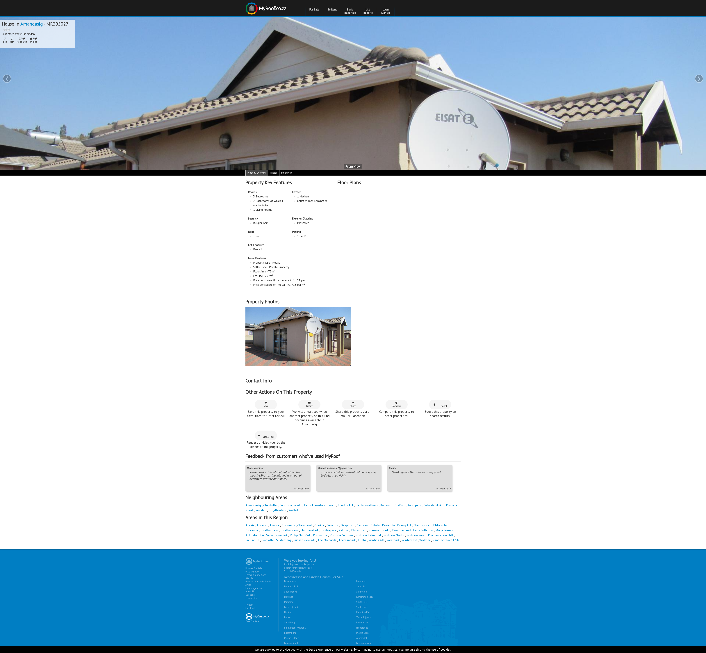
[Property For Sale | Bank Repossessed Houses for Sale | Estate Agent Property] (266, 7)
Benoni (288, 617)
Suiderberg (283, 540)
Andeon (262, 525)
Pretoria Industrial (368, 535)
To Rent (332, 9)
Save (265, 406)
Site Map (249, 578)
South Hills (362, 602)
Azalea (274, 525)
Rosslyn (260, 510)
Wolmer (424, 540)
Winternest (409, 540)
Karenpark (414, 505)
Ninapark (281, 535)
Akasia (249, 525)
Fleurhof (288, 596)
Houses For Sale (253, 568)
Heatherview (289, 530)
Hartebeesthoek (366, 505)
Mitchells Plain (291, 638)
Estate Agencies (253, 588)
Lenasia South (291, 643)
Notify (309, 406)
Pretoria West (416, 535)
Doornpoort (290, 581)
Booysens (288, 525)
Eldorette (440, 525)
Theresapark (346, 540)
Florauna (251, 530)
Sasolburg (289, 622)
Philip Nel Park (300, 535)
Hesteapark (328, 530)
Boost (444, 406)
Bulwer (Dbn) (291, 607)
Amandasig (31, 24)
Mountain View (262, 535)
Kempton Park (363, 612)
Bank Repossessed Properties (299, 564)
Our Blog (250, 594)
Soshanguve (290, 591)
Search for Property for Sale (298, 567)
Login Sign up (385, 11)
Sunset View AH (304, 540)
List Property (368, 11)
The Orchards (327, 540)
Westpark (393, 540)
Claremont (304, 525)
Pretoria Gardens (341, 535)
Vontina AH (376, 540)
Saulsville (252, 540)
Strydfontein (277, 510)
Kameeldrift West (392, 505)
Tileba (362, 540)
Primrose (288, 602)
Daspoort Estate (368, 525)
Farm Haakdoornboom (319, 505)
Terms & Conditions (255, 575)
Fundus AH (345, 505)
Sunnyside (361, 591)
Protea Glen (362, 632)
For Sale (314, 9)
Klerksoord (358, 530)
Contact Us (251, 598)
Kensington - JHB (364, 596)
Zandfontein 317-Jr (446, 540)
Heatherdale (269, 530)
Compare (396, 406)
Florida (287, 612)
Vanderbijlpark (363, 617)
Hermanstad (309, 530)
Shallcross (361, 607)
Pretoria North (394, 535)
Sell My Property (292, 571)
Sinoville (268, 540)
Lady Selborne (423, 530)
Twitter (249, 604)
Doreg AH (404, 525)
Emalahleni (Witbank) (295, 627)
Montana (361, 581)
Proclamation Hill (440, 535)
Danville (332, 525)
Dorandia (388, 525)
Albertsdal (361, 638)
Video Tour (268, 436)
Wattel (293, 510)
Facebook (250, 608)
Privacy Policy (252, 571)
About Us (250, 591)
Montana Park (291, 586)
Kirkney (343, 530)
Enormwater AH (290, 505)
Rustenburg (290, 632)
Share (353, 406)
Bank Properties (350, 11)
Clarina (319, 525)
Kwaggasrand (401, 530)
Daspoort (347, 525)
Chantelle (270, 505)
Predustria (320, 535)
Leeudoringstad (364, 643)
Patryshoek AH (433, 505)
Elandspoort (422, 525)
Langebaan (362, 622)
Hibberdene (362, 627)
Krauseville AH (379, 530)
